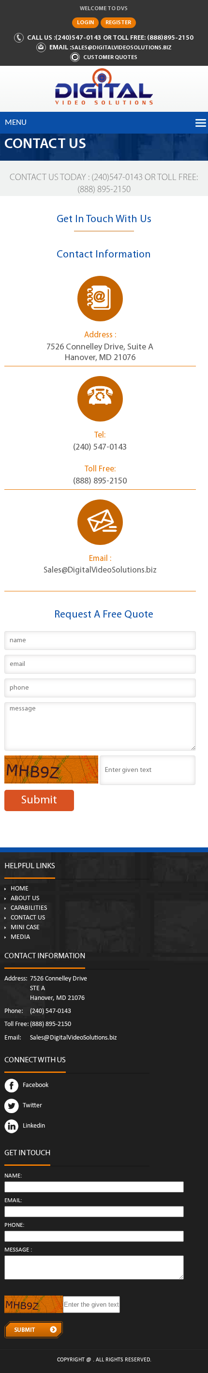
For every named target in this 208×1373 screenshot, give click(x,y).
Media (20, 937)
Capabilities (29, 908)
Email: (13, 1201)
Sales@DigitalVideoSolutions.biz (121, 48)
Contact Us (28, 918)
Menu (16, 123)
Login (85, 23)
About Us (25, 899)
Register (118, 23)
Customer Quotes (110, 57)
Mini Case (25, 928)
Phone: (14, 1225)
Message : (18, 1250)
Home (20, 889)
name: (13, 1176)
